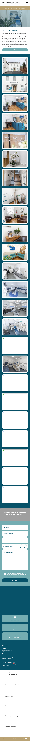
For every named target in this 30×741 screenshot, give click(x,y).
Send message (15, 580)
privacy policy (10, 576)
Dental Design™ (5, 665)
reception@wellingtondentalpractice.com (15, 8)
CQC (3, 653)
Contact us (15, 49)
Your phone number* (8, 533)
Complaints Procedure (7, 650)
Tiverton (9, 658)
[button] (15, 65)
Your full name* (6, 527)
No (25, 546)
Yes (21, 546)
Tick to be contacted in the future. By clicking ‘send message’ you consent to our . (16, 574)
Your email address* (7, 539)
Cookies (4, 648)
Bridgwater (4, 658)
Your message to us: (8, 552)
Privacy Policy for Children (8, 647)
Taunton (16, 657)
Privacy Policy (5, 645)
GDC (3, 651)
